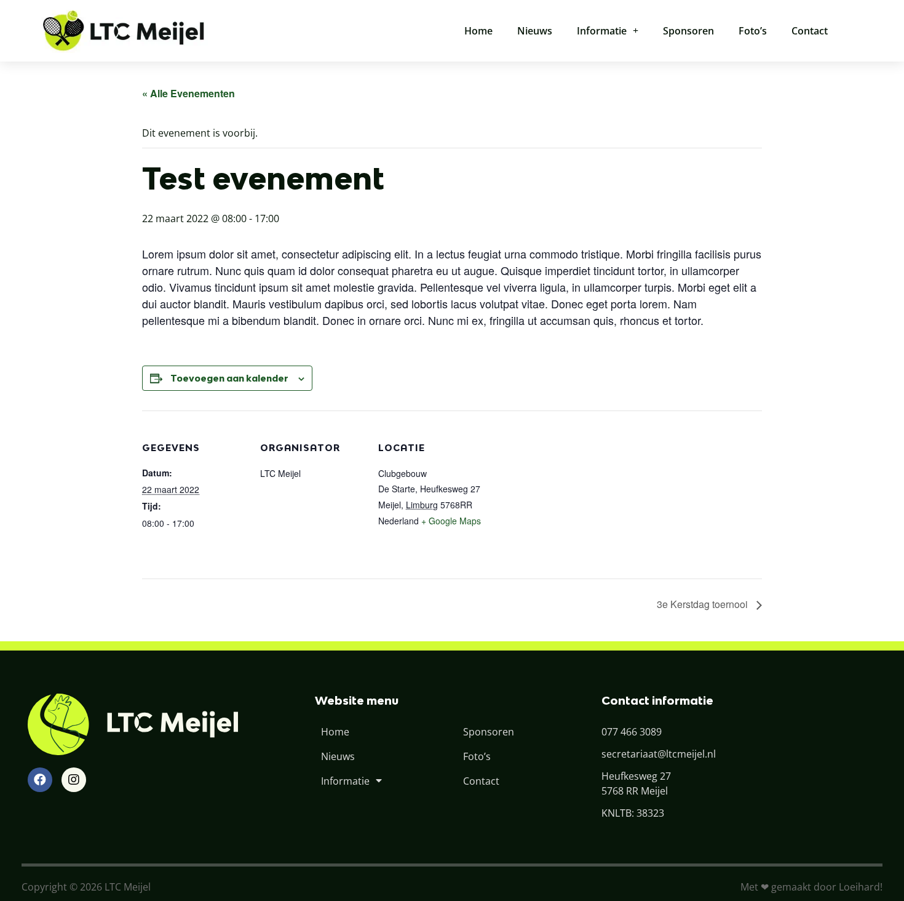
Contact (809, 31)
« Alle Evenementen (188, 93)
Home (478, 31)
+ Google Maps (451, 521)
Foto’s (753, 31)
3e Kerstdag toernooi (703, 604)
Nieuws (534, 31)
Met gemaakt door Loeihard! (811, 887)
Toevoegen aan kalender (229, 378)
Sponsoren (688, 31)
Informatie (602, 31)
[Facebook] (40, 779)
